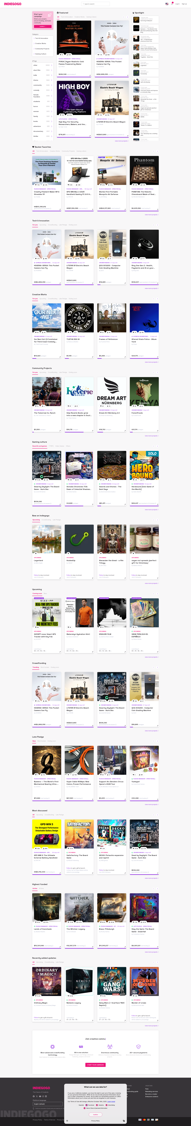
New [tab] (45, 593)
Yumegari (136, 781)
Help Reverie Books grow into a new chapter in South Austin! (79, 415)
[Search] (83, 4)
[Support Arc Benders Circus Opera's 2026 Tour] (111, 760)
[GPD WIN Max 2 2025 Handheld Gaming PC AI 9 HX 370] (79, 170)
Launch (42, 26)
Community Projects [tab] (68, 151)
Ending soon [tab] (73, 225)
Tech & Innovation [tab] (67, 17)
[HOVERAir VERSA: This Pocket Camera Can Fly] (112, 38)
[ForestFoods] (144, 391)
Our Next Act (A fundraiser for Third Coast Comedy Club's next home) (45, 341)
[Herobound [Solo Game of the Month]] (144, 465)
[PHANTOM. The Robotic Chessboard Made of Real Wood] (144, 170)
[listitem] (42, 65)
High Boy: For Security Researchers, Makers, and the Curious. (72, 124)
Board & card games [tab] (40, 446)
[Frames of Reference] (111, 317)
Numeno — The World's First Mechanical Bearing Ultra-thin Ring (46, 784)
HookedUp (71, 560)
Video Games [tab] (59, 446)
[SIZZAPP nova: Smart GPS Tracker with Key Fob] (46, 612)
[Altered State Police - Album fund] (144, 317)
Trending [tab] (36, 667)
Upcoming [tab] (42, 225)
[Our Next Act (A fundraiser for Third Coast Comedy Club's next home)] (46, 317)
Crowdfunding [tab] (52, 225)
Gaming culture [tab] (81, 151)
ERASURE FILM (105, 634)
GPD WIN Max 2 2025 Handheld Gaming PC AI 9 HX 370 (79, 194)
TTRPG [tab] (51, 446)
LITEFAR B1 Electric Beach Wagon (110, 122)
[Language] (167, 4)
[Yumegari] (144, 760)
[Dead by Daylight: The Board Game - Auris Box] (46, 465)
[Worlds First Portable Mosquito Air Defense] (111, 170)
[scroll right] (127, 17)
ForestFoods (137, 413)
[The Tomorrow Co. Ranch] (46, 391)
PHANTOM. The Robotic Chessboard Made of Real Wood (143, 194)
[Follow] (36, 553)
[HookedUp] (79, 539)
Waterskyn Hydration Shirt (78, 634)
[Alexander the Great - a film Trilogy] (111, 539)
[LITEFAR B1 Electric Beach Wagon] (112, 98)
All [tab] (58, 17)
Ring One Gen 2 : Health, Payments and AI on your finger (142, 268)
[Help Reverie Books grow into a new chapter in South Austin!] (79, 391)
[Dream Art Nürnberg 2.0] (111, 391)
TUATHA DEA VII (73, 339)
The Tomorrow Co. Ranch (44, 413)
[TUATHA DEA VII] (79, 317)
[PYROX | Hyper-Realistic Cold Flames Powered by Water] (74, 38)
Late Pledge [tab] (63, 225)
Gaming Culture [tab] (91, 17)
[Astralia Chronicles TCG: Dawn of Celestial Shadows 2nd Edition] (79, 465)
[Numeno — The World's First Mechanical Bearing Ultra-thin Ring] (46, 760)
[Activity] (172, 4)
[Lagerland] (46, 539)
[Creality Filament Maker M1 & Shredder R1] (46, 170)
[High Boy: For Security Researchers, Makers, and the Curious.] (74, 98)
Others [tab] (68, 446)
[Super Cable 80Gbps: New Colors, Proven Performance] (79, 760)
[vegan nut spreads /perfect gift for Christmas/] (144, 539)
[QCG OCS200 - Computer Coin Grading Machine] (111, 244)
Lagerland (38, 560)
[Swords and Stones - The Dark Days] (111, 465)
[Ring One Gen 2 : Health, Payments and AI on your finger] (144, 244)
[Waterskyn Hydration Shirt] (79, 612)
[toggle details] (91, 77)
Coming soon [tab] (37, 593)
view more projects (121, 141)
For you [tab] (35, 225)
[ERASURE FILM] (111, 612)
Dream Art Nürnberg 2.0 (109, 413)
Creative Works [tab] (80, 17)
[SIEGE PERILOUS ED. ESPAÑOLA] (144, 612)
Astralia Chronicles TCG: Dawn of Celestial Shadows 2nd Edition (79, 489)
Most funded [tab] (45, 667)
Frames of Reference (108, 339)
